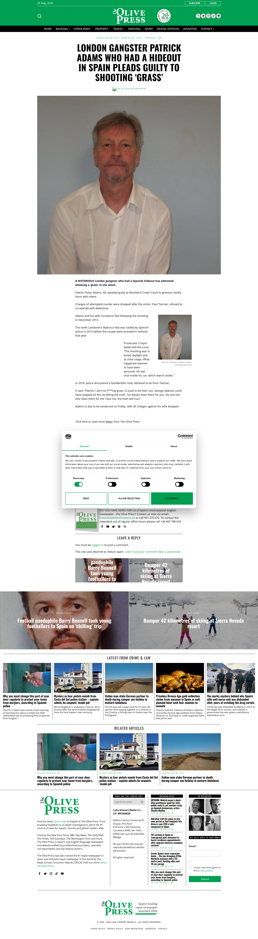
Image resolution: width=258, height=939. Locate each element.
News (108, 421)
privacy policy (205, 870)
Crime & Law (127, 38)
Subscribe (194, 3)
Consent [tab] (84, 446)
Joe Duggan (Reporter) (133, 88)
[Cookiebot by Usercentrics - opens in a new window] (180, 436)
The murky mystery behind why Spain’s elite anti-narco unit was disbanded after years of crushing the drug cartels (230, 699)
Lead (139, 38)
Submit (205, 879)
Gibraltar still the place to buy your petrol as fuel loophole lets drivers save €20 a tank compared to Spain (166, 823)
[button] (142, 802)
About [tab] (174, 446)
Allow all (171, 498)
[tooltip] (198, 16)
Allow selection (129, 498)
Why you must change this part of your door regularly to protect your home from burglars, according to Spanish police (26, 700)
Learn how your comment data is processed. (153, 551)
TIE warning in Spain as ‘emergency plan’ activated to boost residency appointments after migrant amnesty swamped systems (166, 840)
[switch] (112, 484)
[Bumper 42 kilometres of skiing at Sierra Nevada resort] (156, 570)
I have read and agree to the (207, 869)
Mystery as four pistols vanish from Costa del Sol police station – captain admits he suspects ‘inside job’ (76, 699)
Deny (86, 498)
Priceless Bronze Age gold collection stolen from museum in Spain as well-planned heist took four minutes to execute (178, 700)
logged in (97, 545)
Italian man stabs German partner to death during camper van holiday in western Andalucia (127, 699)
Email (193, 846)
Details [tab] (129, 446)
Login (213, 3)
